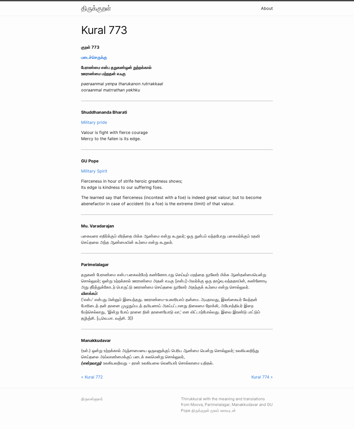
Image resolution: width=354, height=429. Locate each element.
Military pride (94, 122)
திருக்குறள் (96, 8)
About (267, 8)
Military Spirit (94, 171)
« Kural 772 (92, 377)
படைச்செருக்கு (94, 57)
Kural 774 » (262, 377)
